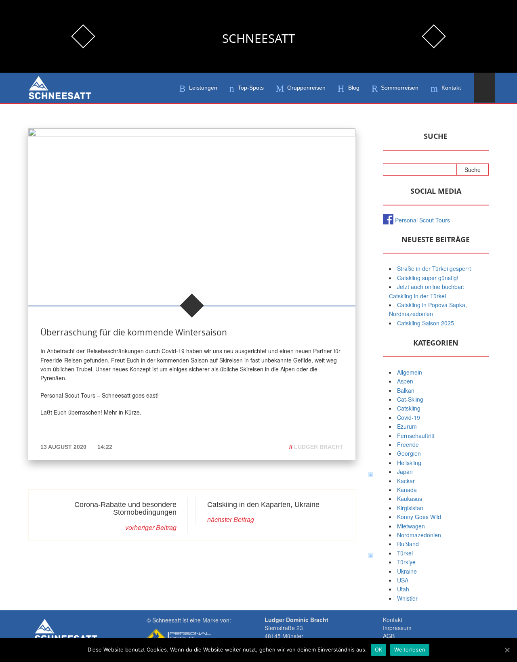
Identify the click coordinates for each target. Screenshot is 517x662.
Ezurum (407, 426)
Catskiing (408, 408)
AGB (389, 636)
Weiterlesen (409, 649)
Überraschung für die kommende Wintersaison (133, 332)
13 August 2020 (64, 447)
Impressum (397, 628)
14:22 (104, 447)
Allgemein (409, 372)
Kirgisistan (410, 508)
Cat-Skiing (410, 399)
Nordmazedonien (419, 535)
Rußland (408, 544)
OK (378, 649)
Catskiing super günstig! (427, 278)
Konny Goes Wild (419, 517)
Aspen (405, 381)
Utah (403, 589)
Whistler (407, 598)
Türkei (405, 553)
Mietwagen (411, 526)
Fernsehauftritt (416, 436)
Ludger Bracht (318, 447)
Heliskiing (409, 463)
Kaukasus (409, 498)
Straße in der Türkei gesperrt (434, 268)
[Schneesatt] (60, 88)
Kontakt (392, 620)
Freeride (408, 444)
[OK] (507, 650)
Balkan (405, 390)
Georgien (409, 453)
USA (402, 580)
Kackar (406, 481)
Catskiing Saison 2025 (425, 323)
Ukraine (407, 571)
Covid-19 (408, 417)
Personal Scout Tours (422, 220)
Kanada (407, 490)
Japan (405, 471)
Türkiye (406, 562)
